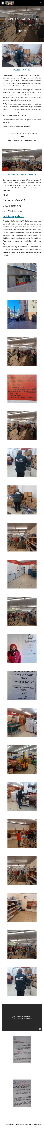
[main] (22, 24)
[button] (2, 3)
